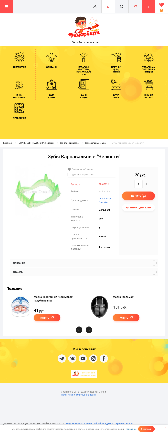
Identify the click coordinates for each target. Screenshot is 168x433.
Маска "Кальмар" (123, 297)
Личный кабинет (94, 6)
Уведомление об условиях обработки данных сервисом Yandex (99, 423)
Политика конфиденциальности (78, 394)
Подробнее (131, 428)
